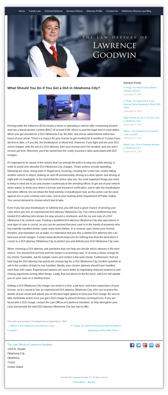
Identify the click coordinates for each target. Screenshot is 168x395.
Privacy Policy (79, 382)
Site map (91, 382)
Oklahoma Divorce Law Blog (136, 11)
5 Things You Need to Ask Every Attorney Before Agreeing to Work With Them (142, 104)
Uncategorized (38, 321)
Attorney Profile (94, 11)
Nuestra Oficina (74, 11)
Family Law (35, 11)
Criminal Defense (54, 11)
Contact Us (112, 11)
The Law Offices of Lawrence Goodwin (29, 344)
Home (22, 11)
